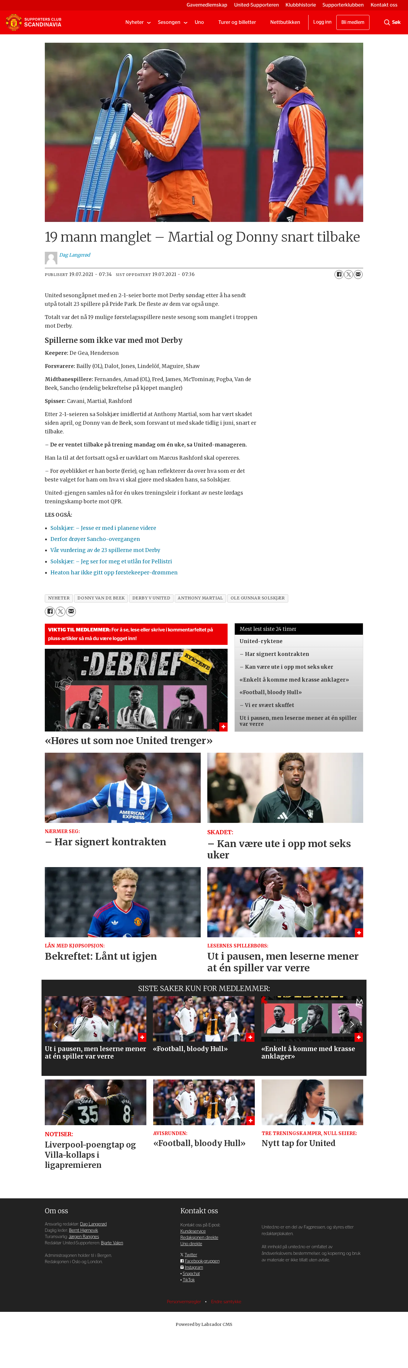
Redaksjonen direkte (199, 1237)
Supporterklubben (343, 4)
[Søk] (387, 22)
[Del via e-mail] (358, 274)
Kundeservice (193, 1231)
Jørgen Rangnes (84, 1236)
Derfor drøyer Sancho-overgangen (95, 539)
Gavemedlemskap (207, 4)
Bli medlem (352, 22)
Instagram (194, 1267)
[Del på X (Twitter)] (348, 274)
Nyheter (134, 22)
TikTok (189, 1280)
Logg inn (322, 22)
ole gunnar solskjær (258, 598)
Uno (199, 22)
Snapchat (191, 1274)
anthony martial (200, 598)
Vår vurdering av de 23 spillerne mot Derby (105, 550)
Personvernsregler (184, 1302)
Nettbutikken (285, 22)
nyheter (59, 598)
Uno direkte (191, 1244)
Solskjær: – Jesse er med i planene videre (103, 528)
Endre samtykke (226, 1302)
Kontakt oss (384, 4)
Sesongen (169, 22)
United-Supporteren (256, 4)
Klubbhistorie (301, 4)
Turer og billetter (237, 22)
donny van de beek (101, 598)
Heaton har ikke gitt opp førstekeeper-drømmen (114, 572)
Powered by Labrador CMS (204, 1324)
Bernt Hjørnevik (83, 1230)
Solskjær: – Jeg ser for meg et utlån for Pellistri (111, 561)
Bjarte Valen (112, 1243)
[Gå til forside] (33, 22)
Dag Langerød (93, 1224)
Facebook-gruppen (202, 1261)
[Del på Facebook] (339, 274)
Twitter (191, 1255)
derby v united (151, 598)
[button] (56, 1024)
